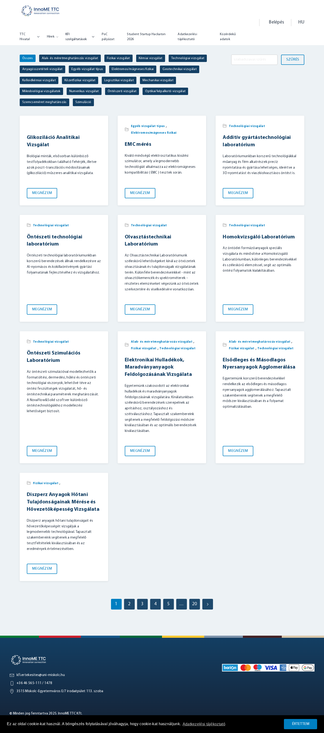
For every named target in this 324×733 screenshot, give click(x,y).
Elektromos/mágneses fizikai (153, 132)
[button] (248, 22)
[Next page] (207, 604)
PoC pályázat (108, 37)
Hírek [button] (51, 36)
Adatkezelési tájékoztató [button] (204, 724)
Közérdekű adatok (228, 37)
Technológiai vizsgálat (247, 126)
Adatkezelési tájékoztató (187, 37)
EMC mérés (138, 144)
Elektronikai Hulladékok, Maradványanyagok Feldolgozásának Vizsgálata (158, 367)
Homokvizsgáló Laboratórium (259, 237)
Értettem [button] (300, 724)
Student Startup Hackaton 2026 (146, 37)
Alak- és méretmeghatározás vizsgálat (161, 341)
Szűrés (292, 59)
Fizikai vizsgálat (143, 348)
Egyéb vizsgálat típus (148, 126)
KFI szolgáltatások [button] (76, 37)
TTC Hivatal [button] (25, 37)
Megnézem (42, 193)
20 (194, 604)
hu (301, 22)
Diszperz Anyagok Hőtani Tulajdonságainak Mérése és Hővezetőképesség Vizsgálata (63, 502)
